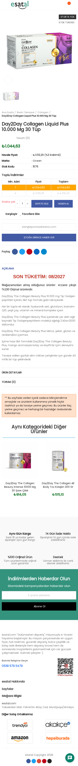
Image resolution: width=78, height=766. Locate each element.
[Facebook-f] (28, 761)
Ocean (37, 161)
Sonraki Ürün (73, 114)
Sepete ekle (42, 203)
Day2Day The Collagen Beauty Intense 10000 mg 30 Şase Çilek (20, 486)
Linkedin (37, 252)
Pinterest (29, 252)
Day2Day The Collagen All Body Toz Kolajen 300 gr (58, 485)
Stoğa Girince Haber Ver (39, 237)
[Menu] (3, 5)
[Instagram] (49, 761)
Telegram (44, 252)
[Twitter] (34, 761)
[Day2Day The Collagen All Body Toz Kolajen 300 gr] (58, 460)
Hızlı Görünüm (29, 463)
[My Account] (74, 5)
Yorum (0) (9, 382)
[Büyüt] (8, 80)
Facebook (15, 252)
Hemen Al (63, 203)
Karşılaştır (11, 214)
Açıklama (8, 268)
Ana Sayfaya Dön (69, 114)
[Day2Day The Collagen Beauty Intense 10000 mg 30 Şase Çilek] (20, 460)
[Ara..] (61, 5)
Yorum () (23, 138)
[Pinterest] (44, 761)
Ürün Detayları (12, 372)
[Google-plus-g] (39, 761)
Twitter (22, 252)
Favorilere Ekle (31, 214)
